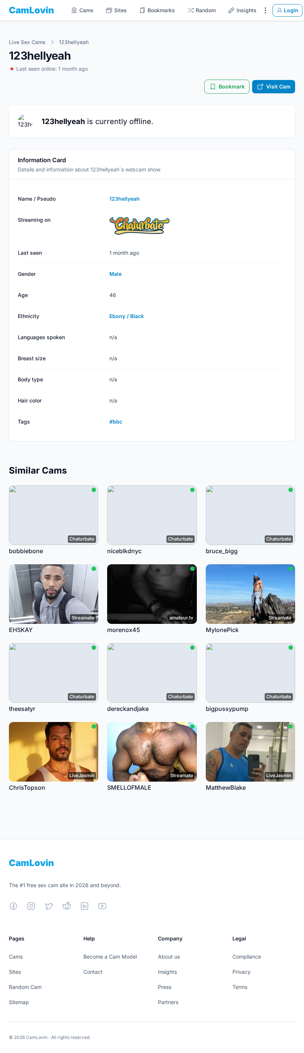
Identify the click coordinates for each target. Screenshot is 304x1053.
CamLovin (31, 10)
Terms (239, 987)
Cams (16, 956)
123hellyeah (74, 42)
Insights (167, 972)
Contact (93, 972)
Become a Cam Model (110, 956)
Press (164, 987)
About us (169, 956)
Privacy (241, 972)
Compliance (246, 956)
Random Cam (25, 987)
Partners (168, 1002)
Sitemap (19, 1002)
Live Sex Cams (27, 42)
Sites (15, 972)
